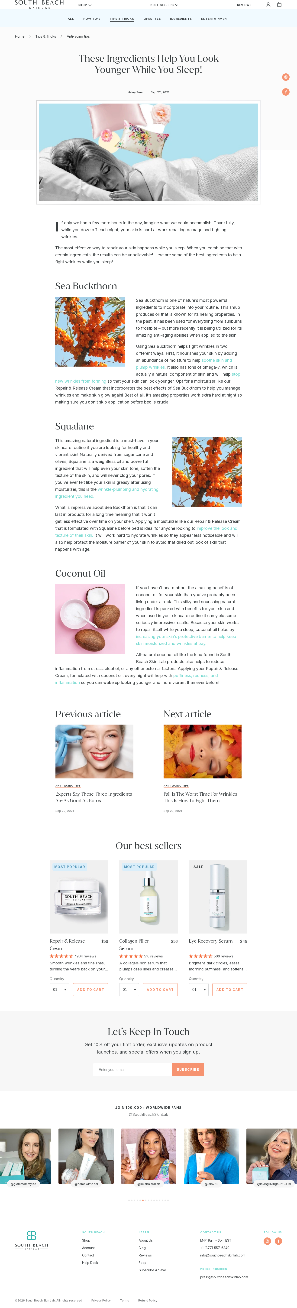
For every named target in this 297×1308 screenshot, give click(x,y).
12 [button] (159, 1200)
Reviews (145, 1255)
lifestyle (152, 18)
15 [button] (168, 1200)
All (71, 18)
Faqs (142, 1263)
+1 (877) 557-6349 (214, 1248)
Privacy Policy (101, 1300)
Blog (142, 1248)
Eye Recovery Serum (211, 941)
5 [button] (140, 1200)
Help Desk (90, 1263)
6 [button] (143, 1200)
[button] (62, 956)
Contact (88, 1255)
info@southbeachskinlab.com (222, 1255)
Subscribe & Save (152, 1270)
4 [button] (137, 1200)
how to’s (92, 18)
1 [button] (129, 1200)
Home (20, 36)
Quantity (57, 978)
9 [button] (151, 1200)
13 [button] (162, 1200)
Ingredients (181, 18)
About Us (146, 1240)
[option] (86, 1158)
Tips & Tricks (45, 36)
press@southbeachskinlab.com (224, 1277)
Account (88, 1248)
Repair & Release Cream (67, 944)
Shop (86, 1240)
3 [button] (134, 1200)
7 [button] (145, 1200)
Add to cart (90, 990)
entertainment (215, 18)
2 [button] (131, 1200)
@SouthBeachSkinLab (148, 1114)
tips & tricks (122, 18)
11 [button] (157, 1200)
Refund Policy (147, 1300)
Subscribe (188, 1069)
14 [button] (165, 1200)
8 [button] (148, 1200)
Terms (124, 1300)
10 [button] (154, 1200)
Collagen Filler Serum (134, 944)
